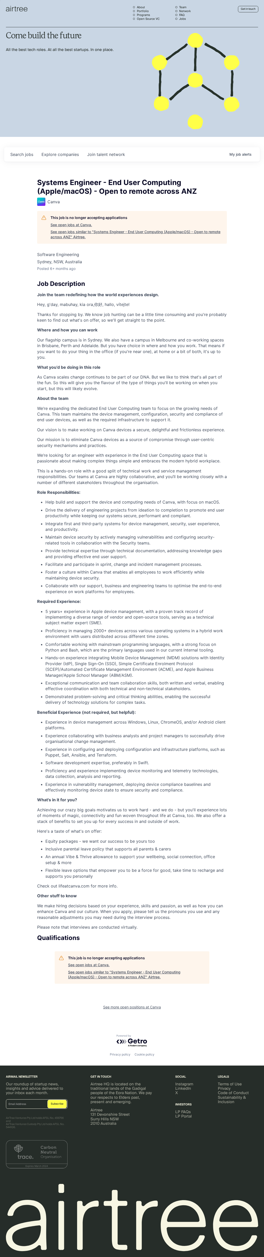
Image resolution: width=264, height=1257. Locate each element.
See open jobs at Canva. (71, 225)
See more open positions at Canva (132, 1007)
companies (60, 154)
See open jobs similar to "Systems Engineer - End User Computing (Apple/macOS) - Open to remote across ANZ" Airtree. (135, 234)
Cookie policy (144, 1054)
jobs (21, 154)
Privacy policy (120, 1054)
